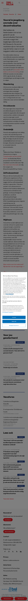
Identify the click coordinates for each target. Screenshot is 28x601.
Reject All (14, 321)
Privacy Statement (9, 294)
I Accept (14, 317)
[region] (14, 300)
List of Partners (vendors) (7, 312)
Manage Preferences (14, 325)
